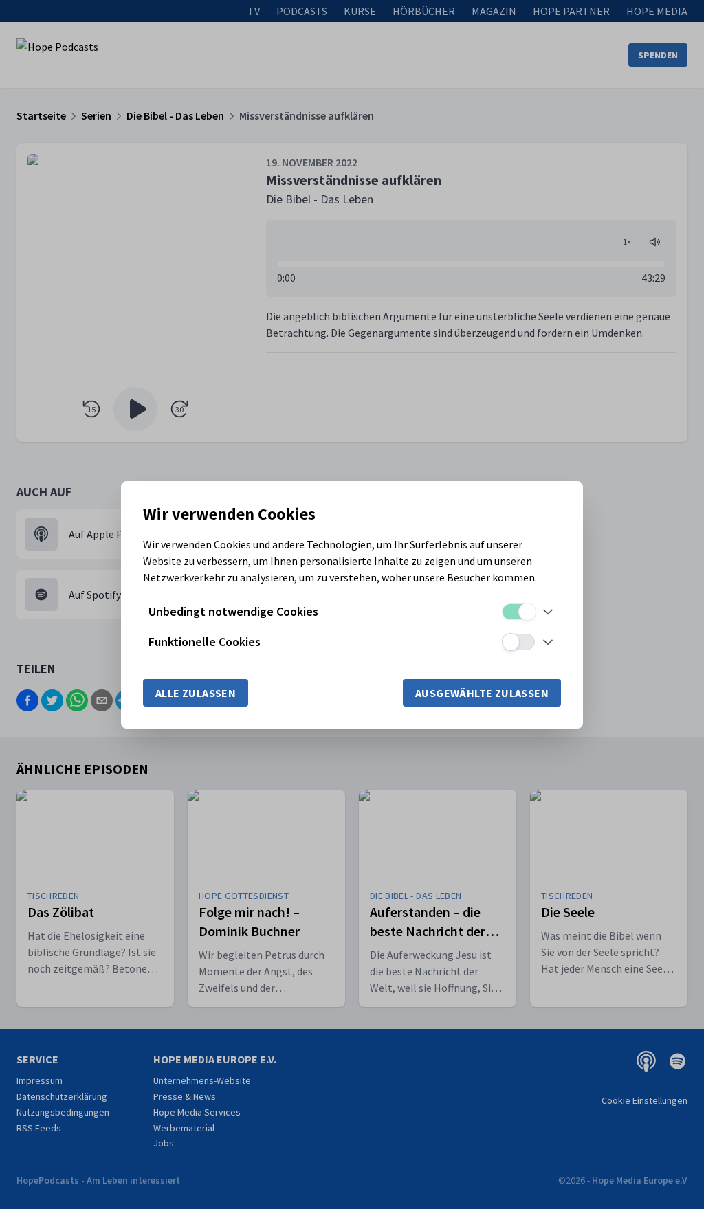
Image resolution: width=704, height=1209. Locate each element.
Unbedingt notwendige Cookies (233, 611)
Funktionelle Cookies (204, 642)
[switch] (518, 611)
